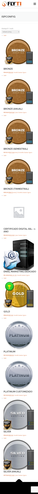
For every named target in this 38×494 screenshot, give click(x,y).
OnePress (28, 487)
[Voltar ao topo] (19, 482)
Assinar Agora (22, 72)
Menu (34, 4)
